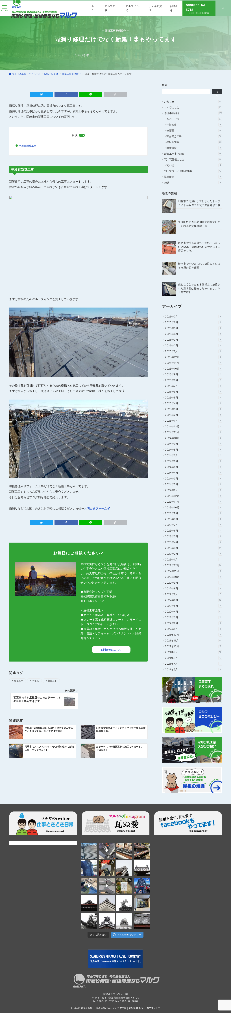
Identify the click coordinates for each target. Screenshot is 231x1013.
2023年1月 (193, 559)
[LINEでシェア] (90, 94)
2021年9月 (193, 652)
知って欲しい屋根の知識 (192, 170)
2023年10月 (193, 507)
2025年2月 (193, 414)
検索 (165, 84)
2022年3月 (193, 617)
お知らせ (192, 101)
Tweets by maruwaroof (22, 842)
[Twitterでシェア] (41, 94)
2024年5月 (193, 466)
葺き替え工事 (193, 136)
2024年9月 (193, 443)
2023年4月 (193, 542)
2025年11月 (193, 362)
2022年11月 (193, 571)
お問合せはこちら (111, 649)
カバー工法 (193, 118)
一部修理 (193, 124)
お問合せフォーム (95, 508)
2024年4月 (193, 472)
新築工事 (52, 680)
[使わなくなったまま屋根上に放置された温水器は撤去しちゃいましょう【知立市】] (169, 289)
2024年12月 (193, 426)
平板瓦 (35, 680)
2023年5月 (193, 536)
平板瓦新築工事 (27, 145)
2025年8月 (193, 380)
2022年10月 (193, 576)
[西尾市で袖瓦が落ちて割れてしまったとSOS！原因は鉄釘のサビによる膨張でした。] (169, 247)
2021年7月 (193, 663)
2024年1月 (193, 490)
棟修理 (193, 130)
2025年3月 (193, 409)
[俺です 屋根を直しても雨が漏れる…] (89, 851)
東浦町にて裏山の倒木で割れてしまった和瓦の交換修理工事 (199, 223)
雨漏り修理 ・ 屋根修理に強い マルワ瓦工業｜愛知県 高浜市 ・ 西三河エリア (120, 1008)
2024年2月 (193, 484)
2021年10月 (193, 646)
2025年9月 (193, 374)
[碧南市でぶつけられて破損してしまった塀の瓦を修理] (169, 268)
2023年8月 (193, 519)
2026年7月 (193, 316)
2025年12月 (193, 357)
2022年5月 (193, 605)
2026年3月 (193, 339)
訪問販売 (192, 176)
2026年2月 (193, 345)
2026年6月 (193, 322)
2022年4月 (193, 611)
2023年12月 (193, 495)
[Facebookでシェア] (66, 94)
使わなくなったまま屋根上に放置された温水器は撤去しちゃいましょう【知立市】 (199, 288)
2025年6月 (193, 391)
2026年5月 (193, 328)
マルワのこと (192, 107)
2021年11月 (193, 640)
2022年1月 (193, 628)
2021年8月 (193, 657)
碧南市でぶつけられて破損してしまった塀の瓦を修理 (199, 265)
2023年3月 (193, 547)
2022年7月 (193, 594)
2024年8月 (193, 449)
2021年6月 (193, 669)
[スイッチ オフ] (223, 8)
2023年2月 (193, 553)
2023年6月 (193, 530)
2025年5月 (193, 397)
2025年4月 (193, 403)
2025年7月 (193, 385)
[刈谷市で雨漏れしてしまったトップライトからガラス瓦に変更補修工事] (169, 206)
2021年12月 (193, 634)
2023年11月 (193, 501)
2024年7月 (193, 455)
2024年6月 (193, 461)
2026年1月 (193, 351)
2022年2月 (193, 623)
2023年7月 (193, 524)
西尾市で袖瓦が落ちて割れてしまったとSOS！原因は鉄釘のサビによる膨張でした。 (199, 246)
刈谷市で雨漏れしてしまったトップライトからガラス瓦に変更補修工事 (199, 203)
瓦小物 (193, 165)
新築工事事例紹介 (192, 153)
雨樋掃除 (193, 147)
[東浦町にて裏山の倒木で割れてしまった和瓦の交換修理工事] (169, 227)
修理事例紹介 (193, 113)
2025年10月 (193, 368)
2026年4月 (193, 333)
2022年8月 (193, 588)
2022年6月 (193, 600)
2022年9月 (193, 582)
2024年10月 (193, 438)
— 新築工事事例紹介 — (115, 30)
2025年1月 (193, 420)
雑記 (192, 182)
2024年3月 (193, 478)
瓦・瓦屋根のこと (192, 159)
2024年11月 (193, 432)
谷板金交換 (193, 142)
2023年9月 (193, 513)
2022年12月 (193, 565)
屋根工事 (18, 680)
